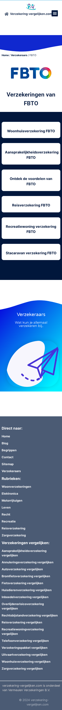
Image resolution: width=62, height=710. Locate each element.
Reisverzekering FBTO (31, 205)
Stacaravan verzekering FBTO (31, 253)
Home (5, 55)
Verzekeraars (19, 55)
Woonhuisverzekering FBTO (31, 131)
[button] (55, 13)
